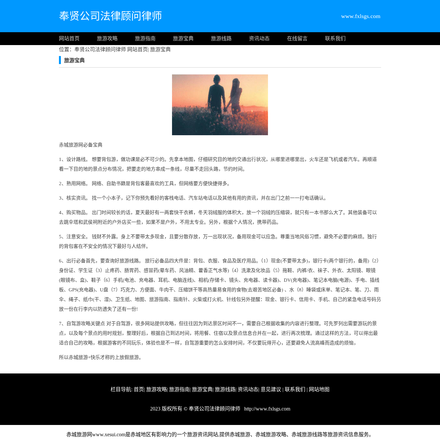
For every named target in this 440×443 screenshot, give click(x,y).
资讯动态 (259, 38)
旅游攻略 (107, 38)
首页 (139, 389)
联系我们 (335, 38)
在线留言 (297, 38)
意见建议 (271, 389)
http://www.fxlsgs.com (266, 408)
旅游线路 (221, 38)
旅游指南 (145, 38)
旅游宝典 (183, 38)
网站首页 (69, 38)
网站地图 (319, 389)
